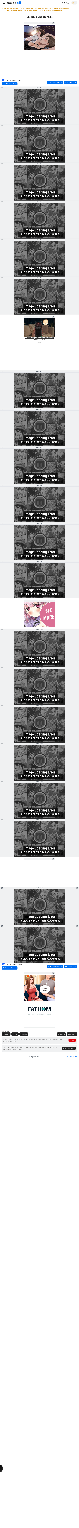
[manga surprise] (64, 3)
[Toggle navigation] (4, 3)
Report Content (72, 1057)
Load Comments (68, 1048)
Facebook (6, 1034)
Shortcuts (61, 1034)
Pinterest (24, 1034)
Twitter (15, 1034)
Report (72, 1040)
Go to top (71, 1034)
